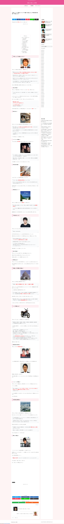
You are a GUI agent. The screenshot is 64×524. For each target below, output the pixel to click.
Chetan (5, 523)
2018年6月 (42, 89)
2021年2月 (42, 60)
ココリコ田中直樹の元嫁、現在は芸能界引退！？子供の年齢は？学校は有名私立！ (46, 124)
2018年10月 (42, 83)
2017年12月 (42, 93)
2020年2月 (42, 67)
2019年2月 (42, 77)
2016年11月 (42, 102)
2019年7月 (42, 70)
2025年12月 (42, 50)
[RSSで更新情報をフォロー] (32, 502)
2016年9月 (42, 105)
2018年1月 (42, 92)
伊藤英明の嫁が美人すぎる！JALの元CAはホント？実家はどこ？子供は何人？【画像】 (46, 138)
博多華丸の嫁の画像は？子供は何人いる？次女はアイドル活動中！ (46, 127)
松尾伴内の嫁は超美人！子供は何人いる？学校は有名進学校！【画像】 (46, 144)
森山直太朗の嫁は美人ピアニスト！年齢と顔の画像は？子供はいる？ (46, 146)
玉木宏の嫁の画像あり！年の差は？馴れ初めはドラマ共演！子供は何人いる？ (46, 130)
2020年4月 (42, 64)
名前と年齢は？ (25, 38)
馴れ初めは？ (24, 39)
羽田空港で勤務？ (25, 41)
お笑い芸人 (14, 482)
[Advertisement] (25, 9)
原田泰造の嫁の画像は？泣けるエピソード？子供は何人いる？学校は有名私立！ (46, 132)
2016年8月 (42, 106)
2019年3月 (42, 76)
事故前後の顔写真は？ (25, 49)
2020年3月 (42, 66)
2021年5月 (42, 57)
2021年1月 (42, 61)
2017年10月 (42, 96)
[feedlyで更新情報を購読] (18, 502)
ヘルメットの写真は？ (25, 50)
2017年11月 (42, 95)
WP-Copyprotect (8, 523)
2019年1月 (42, 79)
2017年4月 (42, 99)
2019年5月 (42, 73)
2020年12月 (42, 63)
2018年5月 (42, 90)
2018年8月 (42, 86)
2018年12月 (42, 80)
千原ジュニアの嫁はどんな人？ (25, 37)
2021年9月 (42, 54)
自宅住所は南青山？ (24, 51)
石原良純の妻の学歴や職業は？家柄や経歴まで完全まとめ (46, 121)
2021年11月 (42, 51)
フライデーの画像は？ (25, 40)
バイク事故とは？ (24, 48)
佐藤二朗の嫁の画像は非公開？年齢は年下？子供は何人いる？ (46, 141)
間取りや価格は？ (25, 52)
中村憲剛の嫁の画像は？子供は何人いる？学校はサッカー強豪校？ (46, 135)
